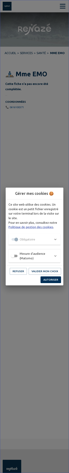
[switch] (12, 256)
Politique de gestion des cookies (30, 227)
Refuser (18, 271)
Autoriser (50, 279)
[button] (34, 239)
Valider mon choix (44, 271)
